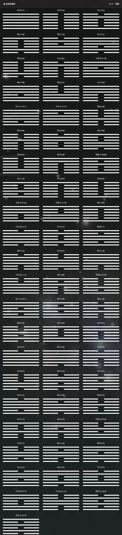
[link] (10, 3)
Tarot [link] (111, 4)
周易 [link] (117, 4)
